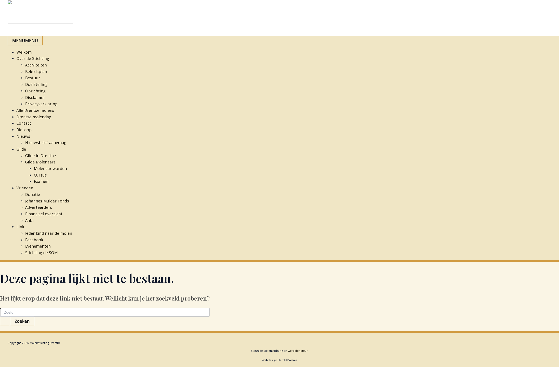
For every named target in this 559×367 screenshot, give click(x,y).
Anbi (29, 220)
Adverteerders (38, 207)
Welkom (24, 52)
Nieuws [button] (23, 136)
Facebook (34, 239)
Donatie (32, 194)
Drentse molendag (33, 116)
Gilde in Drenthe (40, 155)
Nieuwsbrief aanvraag (45, 142)
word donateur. (298, 351)
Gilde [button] (21, 149)
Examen (41, 181)
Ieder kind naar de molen (48, 233)
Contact (23, 123)
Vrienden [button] (24, 187)
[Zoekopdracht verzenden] (4, 321)
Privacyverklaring (41, 103)
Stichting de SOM (41, 252)
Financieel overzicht (43, 213)
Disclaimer (35, 97)
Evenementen (38, 246)
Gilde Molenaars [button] (40, 162)
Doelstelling (36, 84)
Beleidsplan (36, 71)
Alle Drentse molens (35, 110)
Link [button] (20, 226)
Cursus (40, 175)
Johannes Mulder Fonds (47, 201)
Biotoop (24, 129)
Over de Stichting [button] (32, 58)
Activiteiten (36, 65)
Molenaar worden (50, 168)
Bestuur (32, 77)
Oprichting (35, 90)
